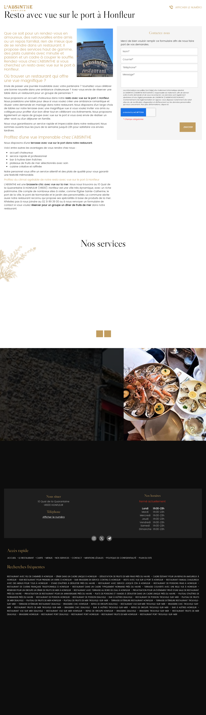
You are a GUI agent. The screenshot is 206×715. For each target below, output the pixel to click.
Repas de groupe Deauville (104, 604)
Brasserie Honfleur (28, 614)
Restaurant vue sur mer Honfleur (64, 611)
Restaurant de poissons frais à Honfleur (175, 583)
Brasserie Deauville (126, 611)
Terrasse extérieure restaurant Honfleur (132, 600)
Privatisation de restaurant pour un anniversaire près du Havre (58, 593)
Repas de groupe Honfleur (99, 611)
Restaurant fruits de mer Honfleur (119, 614)
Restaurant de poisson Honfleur (53, 597)
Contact (77, 558)
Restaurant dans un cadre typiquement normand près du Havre (106, 587)
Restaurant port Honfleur (85, 614)
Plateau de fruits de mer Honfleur (43, 600)
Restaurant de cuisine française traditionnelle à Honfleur (38, 587)
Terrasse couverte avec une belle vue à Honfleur (170, 587)
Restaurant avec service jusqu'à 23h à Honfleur (124, 583)
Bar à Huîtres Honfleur (184, 607)
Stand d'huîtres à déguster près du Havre (73, 583)
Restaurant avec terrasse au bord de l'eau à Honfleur (102, 590)
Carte (64, 7)
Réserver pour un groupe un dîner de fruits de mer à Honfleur (39, 590)
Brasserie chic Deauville (77, 607)
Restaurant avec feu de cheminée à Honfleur (30, 576)
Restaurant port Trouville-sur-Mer (158, 614)
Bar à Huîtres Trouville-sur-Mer (110, 607)
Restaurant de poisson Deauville (89, 597)
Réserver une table (132, 7)
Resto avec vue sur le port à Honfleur (143, 580)
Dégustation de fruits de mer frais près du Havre (125, 576)
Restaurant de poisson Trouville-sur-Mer (157, 597)
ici (167, 104)
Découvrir (103, 321)
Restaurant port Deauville (54, 614)
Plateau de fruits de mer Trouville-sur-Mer (86, 600)
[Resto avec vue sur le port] (95, 53)
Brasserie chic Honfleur (75, 604)
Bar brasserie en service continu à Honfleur (97, 580)
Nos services (102, 7)
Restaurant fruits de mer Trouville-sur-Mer (37, 607)
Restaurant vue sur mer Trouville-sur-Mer (143, 604)
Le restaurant (26, 558)
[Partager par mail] (109, 538)
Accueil (11, 558)
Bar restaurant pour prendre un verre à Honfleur (45, 580)
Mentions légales (94, 558)
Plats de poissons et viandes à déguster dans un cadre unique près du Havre (135, 593)
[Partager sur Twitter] (101, 538)
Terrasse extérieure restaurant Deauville (39, 604)
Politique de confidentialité (121, 558)
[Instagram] (94, 538)
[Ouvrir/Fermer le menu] (43, 8)
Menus (81, 7)
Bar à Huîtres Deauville (120, 597)
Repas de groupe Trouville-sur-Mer (149, 607)
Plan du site (145, 558)
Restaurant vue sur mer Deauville (25, 611)
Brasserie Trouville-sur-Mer (154, 611)
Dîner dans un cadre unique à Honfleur (76, 576)
